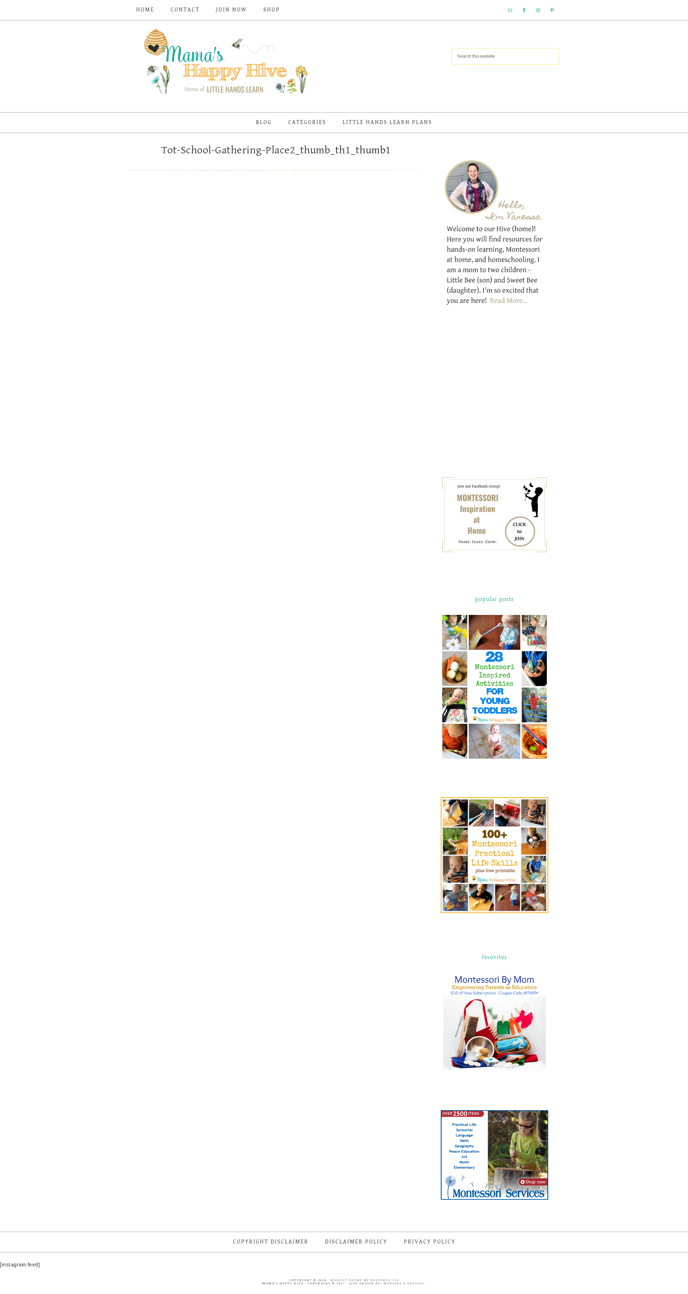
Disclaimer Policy (356, 1241)
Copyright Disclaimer (271, 1241)
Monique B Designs (404, 1283)
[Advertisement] (494, 398)
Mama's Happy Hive (225, 63)
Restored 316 (385, 1280)
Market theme (346, 1280)
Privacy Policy (429, 1241)
